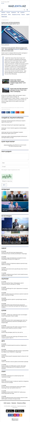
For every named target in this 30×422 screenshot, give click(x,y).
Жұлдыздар (4, 16)
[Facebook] (9, 415)
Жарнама (13, 403)
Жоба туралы (7, 403)
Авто (3, 341)
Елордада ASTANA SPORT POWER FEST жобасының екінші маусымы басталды (13, 392)
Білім (9, 14)
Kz (3, 3)
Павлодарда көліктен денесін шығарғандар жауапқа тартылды (14, 300)
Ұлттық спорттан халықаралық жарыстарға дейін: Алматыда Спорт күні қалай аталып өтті (13, 387)
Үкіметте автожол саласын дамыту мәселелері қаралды (14, 361)
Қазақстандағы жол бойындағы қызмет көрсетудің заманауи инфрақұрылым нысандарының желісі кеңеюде (13, 367)
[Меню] (2, 10)
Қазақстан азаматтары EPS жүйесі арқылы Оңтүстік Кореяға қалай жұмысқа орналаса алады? (13, 327)
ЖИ (18, 12)
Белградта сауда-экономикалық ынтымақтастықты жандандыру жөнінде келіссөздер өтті (13, 258)
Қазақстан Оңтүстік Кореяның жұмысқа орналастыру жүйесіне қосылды (14, 264)
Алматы (3, 12)
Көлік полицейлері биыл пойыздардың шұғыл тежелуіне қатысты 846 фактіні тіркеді (12, 283)
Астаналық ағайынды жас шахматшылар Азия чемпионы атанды (12, 376)
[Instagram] (17, 415)
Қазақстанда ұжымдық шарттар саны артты (12, 332)
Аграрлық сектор (16, 14)
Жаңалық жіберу (21, 403)
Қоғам (3, 310)
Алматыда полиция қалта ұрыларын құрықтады (13, 125)
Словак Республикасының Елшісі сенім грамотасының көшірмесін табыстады (14, 275)
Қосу (4, 184)
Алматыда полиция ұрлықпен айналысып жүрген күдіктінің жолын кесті (13, 121)
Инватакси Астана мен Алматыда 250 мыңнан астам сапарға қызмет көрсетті (14, 337)
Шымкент (13, 12)
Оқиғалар (5, 279)
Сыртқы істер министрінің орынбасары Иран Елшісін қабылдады (14, 269)
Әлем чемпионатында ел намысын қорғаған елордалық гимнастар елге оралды (15, 382)
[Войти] (27, 9)
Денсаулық (4, 14)
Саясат (3, 248)
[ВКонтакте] (12, 415)
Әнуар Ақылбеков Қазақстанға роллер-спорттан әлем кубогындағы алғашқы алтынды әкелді (14, 398)
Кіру (20, 146)
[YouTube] (15, 415)
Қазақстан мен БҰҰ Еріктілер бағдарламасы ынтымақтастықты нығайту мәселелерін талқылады (14, 253)
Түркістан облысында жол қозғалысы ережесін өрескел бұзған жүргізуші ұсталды (14, 294)
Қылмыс (23, 12)
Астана (8, 12)
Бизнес (23, 14)
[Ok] (20, 415)
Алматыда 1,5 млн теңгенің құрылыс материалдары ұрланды (14, 128)
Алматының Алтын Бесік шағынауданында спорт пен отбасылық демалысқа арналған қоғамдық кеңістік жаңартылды (14, 321)
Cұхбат (28, 14)
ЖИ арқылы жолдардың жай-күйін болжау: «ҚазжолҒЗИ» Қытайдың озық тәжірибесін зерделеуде (15, 351)
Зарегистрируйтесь (8, 145)
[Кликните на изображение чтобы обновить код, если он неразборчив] (7, 179)
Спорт (3, 371)
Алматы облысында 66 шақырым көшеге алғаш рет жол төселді (14, 356)
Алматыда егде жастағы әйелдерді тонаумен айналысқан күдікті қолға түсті (12, 133)
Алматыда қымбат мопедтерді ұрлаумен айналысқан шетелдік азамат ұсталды (14, 137)
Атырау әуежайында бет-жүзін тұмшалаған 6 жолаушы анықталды (14, 289)
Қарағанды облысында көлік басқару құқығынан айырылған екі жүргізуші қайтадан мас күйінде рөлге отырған (14, 306)
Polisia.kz (25, 49)
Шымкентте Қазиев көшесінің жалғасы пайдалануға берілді (14, 346)
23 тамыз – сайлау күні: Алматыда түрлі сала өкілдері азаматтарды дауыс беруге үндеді (14, 315)
